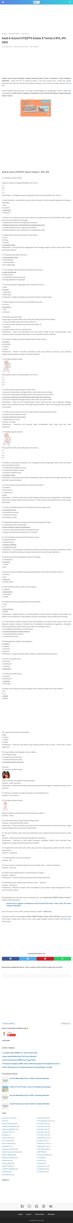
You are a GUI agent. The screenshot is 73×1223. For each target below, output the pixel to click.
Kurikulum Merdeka (9, 1149)
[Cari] (70, 3)
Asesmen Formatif (8, 1118)
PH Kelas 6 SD (42, 1138)
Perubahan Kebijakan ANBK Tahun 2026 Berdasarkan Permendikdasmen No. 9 (31, 1063)
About (20, 1214)
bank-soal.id (40, 1220)
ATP (4, 1121)
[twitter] (27, 959)
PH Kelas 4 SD (42, 1132)
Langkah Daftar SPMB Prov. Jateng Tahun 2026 (20, 1053)
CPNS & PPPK (7, 1132)
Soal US (40, 1160)
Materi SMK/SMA (8, 1155)
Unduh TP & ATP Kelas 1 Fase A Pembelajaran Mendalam (30, 1087)
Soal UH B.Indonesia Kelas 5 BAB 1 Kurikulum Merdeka (30, 1104)
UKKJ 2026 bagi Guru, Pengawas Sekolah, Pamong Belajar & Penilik (27, 1067)
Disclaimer (51, 1214)
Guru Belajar (7, 1140)
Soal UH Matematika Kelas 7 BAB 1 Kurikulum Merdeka (29, 1078)
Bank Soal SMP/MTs (9, 1129)
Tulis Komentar (34, 46)
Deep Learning (7, 1138)
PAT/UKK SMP (42, 1118)
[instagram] (29, 1208)
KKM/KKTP (6, 1146)
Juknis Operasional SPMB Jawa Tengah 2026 (19, 1060)
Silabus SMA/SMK (43, 1155)
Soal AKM (41, 1157)
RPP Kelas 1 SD (43, 1143)
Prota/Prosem (42, 1140)
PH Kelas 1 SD (42, 1123)
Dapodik (5, 1135)
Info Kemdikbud (8, 1143)
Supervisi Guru (42, 1166)
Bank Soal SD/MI (8, 1123)
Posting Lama (65, 1023)
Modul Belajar (7, 1163)
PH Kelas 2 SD (42, 1126)
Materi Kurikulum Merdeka (11, 1152)
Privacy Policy (39, 1214)
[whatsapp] (62, 959)
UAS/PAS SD (42, 1169)
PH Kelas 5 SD (42, 1135)
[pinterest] (45, 959)
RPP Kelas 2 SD (43, 1146)
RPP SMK (41, 1152)
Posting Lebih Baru (8, 1023)
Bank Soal (8, 46)
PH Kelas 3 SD (42, 1129)
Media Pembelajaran (9, 1157)
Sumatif (40, 1163)
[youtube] (51, 1208)
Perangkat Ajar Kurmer (45, 1121)
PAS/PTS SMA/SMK (9, 1169)
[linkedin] (44, 1208)
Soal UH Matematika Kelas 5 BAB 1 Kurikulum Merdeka (29, 1095)
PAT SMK (6, 1172)
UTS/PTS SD (42, 1172)
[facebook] (10, 959)
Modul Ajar (6, 1160)
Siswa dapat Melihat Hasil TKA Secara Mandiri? (20, 1056)
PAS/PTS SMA (7, 1166)
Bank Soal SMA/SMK (9, 1126)
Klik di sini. (48, 911)
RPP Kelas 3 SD (43, 1149)
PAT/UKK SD (7, 1174)
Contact (28, 1214)
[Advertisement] (36, 13)
